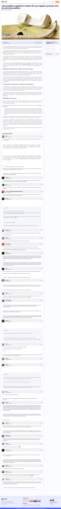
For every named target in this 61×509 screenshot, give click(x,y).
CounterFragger (8, 300)
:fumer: (8, 159)
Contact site (36, 499)
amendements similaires (27, 64)
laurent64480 (7, 243)
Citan (6, 136)
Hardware (10, 501)
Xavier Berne (5, 42)
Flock (8, 501)
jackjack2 (7, 280)
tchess (6, 252)
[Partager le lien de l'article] (57, 42)
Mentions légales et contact (42, 508)
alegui (6, 292)
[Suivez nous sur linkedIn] (28, 501)
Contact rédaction (32, 499)
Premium (57, 1)
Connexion (53, 1)
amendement (36, 65)
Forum (40, 499)
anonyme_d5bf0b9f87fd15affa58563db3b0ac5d (14, 191)
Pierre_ (6, 471)
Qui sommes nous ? (25, 499)
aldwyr (6, 268)
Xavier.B (6, 364)
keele (6, 184)
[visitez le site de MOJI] (52, 500)
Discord (39, 501)
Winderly (6, 237)
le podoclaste (7, 435)
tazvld (6, 177)
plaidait (29, 62)
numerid (6, 402)
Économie (5, 501)
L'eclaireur (7, 478)
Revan (6, 391)
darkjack (6, 465)
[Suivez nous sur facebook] (27, 501)
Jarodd (6, 198)
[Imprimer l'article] (41, 42)
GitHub (36, 501)
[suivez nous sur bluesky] (23, 501)
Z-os (6, 449)
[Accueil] (4, 2)
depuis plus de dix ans (18, 62)
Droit (2, 501)
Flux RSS (32, 501)
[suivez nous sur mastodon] (25, 501)
